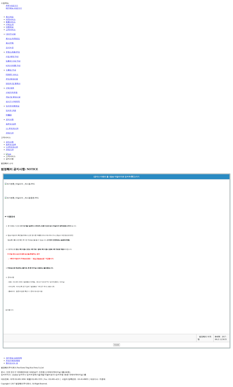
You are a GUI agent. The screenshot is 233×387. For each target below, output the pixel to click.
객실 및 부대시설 (13, 97)
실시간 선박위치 (13, 101)
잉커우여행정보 (12, 106)
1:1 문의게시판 (12, 128)
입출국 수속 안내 (13, 61)
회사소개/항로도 (13, 39)
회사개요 (10, 17)
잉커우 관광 (11, 110)
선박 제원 (10, 88)
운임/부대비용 (12, 79)
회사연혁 (10, 43)
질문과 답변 (11, 124)
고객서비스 (11, 30)
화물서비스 (11, 22)
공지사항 (10, 119)
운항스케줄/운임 (13, 52)
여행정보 (10, 27)
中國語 (9, 115)
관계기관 (10, 133)
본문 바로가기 (12, 6)
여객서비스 (11, 19)
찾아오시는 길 (12, 363)
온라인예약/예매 (13, 361)
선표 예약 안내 (12, 57)
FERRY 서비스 (12, 75)
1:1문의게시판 (12, 147)
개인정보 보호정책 (14, 358)
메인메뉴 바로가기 (14, 8)
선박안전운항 (11, 92)
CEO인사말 (11, 34)
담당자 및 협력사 (13, 84)
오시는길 (10, 48)
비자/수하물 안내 (13, 66)
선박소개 (10, 24)
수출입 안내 (11, 70)
